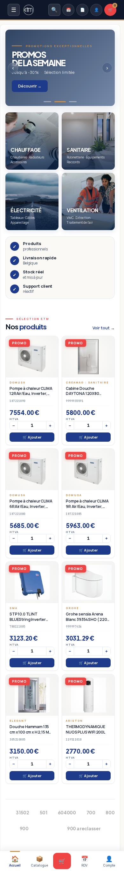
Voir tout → (104, 328)
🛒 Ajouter (32, 437)
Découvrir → (29, 86)
